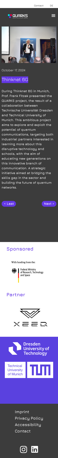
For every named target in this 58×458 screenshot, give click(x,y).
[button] (53, 16)
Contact (39, 5)
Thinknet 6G (15, 79)
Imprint (22, 411)
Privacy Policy (29, 418)
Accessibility (28, 424)
